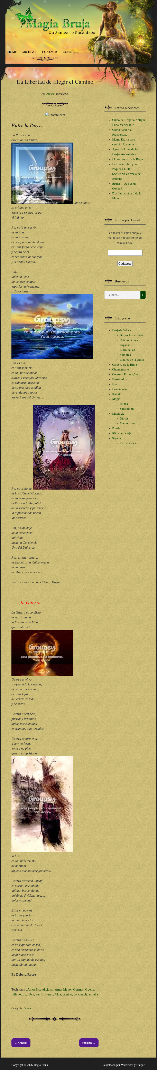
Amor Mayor (63, 989)
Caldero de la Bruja (124, 364)
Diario (116, 384)
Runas (124, 403)
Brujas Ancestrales (131, 335)
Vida (58, 994)
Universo (47, 994)
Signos (116, 438)
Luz (25, 994)
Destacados (119, 379)
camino (67, 994)
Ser (38, 994)
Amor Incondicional (40, 989)
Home (12, 52)
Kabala (116, 394)
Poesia (27, 1008)
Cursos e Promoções (125, 374)
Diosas (124, 418)
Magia (116, 399)
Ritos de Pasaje (121, 433)
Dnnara (50, 93)
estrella (93, 994)
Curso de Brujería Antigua (129, 120)
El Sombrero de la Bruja (127, 159)
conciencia (80, 994)
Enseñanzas (119, 389)
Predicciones (128, 443)
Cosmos (78, 989)
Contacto (50, 52)
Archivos (29, 52)
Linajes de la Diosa (132, 359)
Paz (31, 994)
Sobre (68, 52)
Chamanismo (120, 369)
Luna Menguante (123, 124)
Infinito (16, 994)
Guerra (89, 989)
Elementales (127, 423)
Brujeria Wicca (121, 330)
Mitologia (118, 413)
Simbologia (127, 408)
